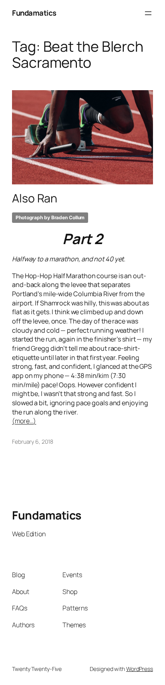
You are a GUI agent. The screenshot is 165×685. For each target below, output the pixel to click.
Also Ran (34, 198)
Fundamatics (34, 13)
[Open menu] (148, 13)
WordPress (139, 669)
